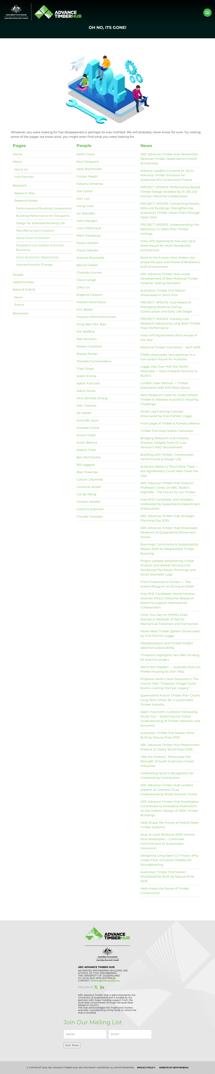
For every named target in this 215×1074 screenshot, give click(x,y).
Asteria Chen (86, 450)
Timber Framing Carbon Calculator (166, 431)
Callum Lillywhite (90, 479)
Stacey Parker (87, 354)
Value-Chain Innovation (33, 238)
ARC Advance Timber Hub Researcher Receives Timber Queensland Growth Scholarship (169, 158)
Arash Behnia (87, 442)
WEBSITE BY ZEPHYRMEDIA (173, 1067)
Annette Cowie (88, 428)
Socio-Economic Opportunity (37, 257)
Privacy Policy (146, 1067)
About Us (21, 169)
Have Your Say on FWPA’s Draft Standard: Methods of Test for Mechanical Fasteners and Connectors (169, 619)
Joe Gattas (85, 191)
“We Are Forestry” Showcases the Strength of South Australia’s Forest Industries (167, 761)
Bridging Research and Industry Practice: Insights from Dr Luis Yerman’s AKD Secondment (164, 442)
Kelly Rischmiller (89, 169)
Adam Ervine (86, 376)
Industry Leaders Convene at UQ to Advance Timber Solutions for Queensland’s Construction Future (167, 175)
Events (19, 304)
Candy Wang (86, 494)
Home (17, 154)
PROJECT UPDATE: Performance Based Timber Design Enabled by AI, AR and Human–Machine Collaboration (170, 191)
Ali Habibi (84, 413)
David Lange (86, 280)
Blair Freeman (87, 472)
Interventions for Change (34, 264)
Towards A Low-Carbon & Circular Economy (40, 248)
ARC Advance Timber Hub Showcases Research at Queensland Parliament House (169, 532)
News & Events (24, 289)
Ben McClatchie (89, 457)
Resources (20, 313)
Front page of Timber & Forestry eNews (170, 423)
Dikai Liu (83, 287)
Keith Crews (86, 154)
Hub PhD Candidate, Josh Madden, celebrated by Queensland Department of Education (170, 504)
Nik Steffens (86, 332)
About (17, 161)
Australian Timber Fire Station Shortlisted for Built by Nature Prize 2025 (167, 876)
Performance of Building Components (44, 208)
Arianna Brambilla (90, 258)
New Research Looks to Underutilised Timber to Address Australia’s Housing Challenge (169, 399)
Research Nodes (26, 200)
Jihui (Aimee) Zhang (92, 398)
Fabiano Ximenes (90, 184)
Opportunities (23, 282)
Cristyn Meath (87, 176)
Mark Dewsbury (89, 235)
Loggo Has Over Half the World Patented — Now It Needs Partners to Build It (168, 371)
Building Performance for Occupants (43, 215)
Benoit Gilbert (87, 265)
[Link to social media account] (96, 988)
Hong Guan (85, 206)
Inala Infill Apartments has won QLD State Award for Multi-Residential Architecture (168, 245)
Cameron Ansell (89, 487)
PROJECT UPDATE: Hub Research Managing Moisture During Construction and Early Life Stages (166, 307)
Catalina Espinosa (90, 509)
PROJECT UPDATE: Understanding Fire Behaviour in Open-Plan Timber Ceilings (169, 229)
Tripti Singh (85, 368)
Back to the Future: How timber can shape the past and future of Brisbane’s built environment (170, 262)
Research (20, 185)
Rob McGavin (87, 339)
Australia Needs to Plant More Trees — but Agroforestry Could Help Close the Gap (169, 471)
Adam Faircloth (88, 383)
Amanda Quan (88, 420)
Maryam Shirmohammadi (96, 317)
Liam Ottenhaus (89, 228)
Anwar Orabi (86, 435)
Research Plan (24, 193)
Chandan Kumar (89, 272)
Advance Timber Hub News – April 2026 (170, 347)
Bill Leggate (86, 465)
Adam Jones (86, 391)
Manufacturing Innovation (35, 230)
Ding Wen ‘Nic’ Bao (91, 324)
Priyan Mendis (87, 250)
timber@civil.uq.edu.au (105, 980)
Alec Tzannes (86, 405)
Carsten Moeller (88, 502)
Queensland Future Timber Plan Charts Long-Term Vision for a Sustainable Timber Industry (170, 700)
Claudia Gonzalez (90, 516)
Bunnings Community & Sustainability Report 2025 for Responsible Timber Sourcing (169, 549)
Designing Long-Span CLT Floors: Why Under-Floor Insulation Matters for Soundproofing (169, 860)
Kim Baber (85, 309)
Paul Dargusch (88, 161)
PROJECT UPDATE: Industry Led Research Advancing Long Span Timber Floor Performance (170, 323)
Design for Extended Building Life (40, 223)
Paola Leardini (87, 243)
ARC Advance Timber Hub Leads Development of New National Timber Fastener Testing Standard (169, 278)
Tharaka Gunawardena (94, 361)
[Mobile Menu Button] (207, 12)
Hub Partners (24, 176)
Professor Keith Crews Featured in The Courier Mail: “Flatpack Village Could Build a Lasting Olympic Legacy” (169, 683)
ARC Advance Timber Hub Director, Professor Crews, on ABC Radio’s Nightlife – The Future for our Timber (168, 487)
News (18, 297)
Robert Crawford (89, 346)
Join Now (72, 1045)
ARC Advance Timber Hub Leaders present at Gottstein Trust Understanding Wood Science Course (168, 789)
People (18, 275)
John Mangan (87, 221)
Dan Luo (83, 198)
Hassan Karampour (91, 302)
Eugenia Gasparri (90, 295)
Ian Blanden (86, 213)
